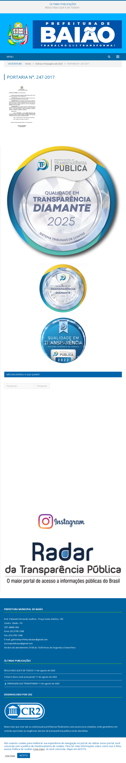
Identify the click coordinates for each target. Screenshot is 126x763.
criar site (24, 726)
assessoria (80, 726)
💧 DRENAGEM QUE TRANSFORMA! (21, 683)
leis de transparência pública (56, 730)
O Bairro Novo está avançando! (62, 7)
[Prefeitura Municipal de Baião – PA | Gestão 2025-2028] (63, 33)
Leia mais (39, 748)
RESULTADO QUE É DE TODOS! (19, 670)
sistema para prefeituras (44, 726)
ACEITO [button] (24, 755)
